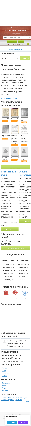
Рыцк (4, 371)
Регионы (12, 44)
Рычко (4, 376)
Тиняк (4, 385)
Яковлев (5, 390)
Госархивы (17, 44)
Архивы (7, 44)
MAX (24, 422)
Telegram (13, 422)
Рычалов (5, 373)
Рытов (4, 368)
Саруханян (6, 383)
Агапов (4, 388)
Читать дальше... (26, 401)
